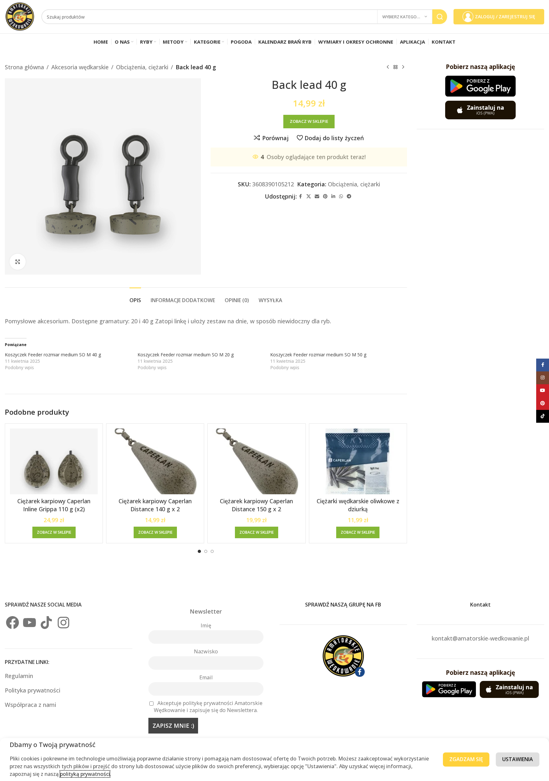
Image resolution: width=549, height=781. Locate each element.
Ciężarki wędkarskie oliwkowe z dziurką (358, 505)
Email (205, 677)
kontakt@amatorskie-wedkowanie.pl (480, 638)
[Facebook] (12, 622)
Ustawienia (517, 759)
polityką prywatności (85, 773)
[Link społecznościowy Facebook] (300, 196)
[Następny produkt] (403, 67)
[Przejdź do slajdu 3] (212, 551)
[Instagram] (63, 622)
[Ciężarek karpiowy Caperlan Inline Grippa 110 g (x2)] (54, 462)
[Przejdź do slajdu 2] (205, 551)
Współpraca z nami (30, 705)
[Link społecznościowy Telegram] (349, 196)
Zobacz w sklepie (309, 121)
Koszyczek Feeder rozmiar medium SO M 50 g (318, 355)
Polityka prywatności (32, 690)
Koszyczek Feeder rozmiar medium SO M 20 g (185, 355)
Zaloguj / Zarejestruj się (505, 16)
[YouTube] (29, 622)
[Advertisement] (480, 235)
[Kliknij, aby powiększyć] (18, 262)
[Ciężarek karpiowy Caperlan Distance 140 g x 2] (155, 462)
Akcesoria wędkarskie (80, 67)
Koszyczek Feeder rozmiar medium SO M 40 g (53, 355)
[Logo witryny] (20, 16)
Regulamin (20, 676)
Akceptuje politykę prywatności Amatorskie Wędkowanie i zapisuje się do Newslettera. (208, 707)
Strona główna (24, 67)
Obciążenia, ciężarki (142, 67)
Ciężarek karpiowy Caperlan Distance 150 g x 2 (256, 505)
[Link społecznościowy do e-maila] (317, 196)
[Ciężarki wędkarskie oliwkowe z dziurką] (358, 462)
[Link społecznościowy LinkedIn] (333, 196)
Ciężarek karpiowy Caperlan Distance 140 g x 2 (155, 505)
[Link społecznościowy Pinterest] (325, 196)
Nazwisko (206, 651)
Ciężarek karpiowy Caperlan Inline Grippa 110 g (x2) (53, 505)
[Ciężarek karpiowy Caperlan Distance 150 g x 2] (256, 462)
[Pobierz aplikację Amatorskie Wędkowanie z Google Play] (480, 86)
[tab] (135, 297)
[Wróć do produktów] (395, 67)
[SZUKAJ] (439, 16)
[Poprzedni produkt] (388, 67)
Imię (206, 625)
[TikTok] (46, 622)
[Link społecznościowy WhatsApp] (341, 196)
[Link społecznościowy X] (308, 196)
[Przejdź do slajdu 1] (199, 551)
